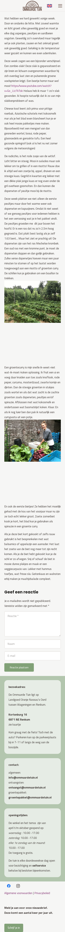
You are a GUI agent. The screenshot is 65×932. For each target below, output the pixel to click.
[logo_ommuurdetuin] (32, 6)
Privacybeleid (42, 893)
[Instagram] (18, 886)
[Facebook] (9, 886)
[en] (49, 5)
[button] (60, 6)
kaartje (16, 724)
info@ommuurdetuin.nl (23, 777)
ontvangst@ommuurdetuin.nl (27, 787)
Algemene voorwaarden (18, 893)
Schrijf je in (14, 928)
